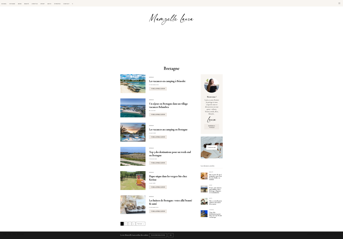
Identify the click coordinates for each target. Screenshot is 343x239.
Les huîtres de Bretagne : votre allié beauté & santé (170, 202)
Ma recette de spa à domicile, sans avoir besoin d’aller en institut (215, 177)
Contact (66, 3)
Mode (20, 3)
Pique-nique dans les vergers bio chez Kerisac (168, 178)
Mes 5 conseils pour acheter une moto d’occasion (215, 202)
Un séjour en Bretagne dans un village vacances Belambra (168, 105)
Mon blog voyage (211, 126)
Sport (43, 3)
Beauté (26, 3)
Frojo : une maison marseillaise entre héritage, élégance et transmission (215, 190)
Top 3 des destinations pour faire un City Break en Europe (215, 214)
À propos (57, 3)
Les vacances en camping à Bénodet (167, 81)
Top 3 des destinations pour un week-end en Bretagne (170, 153)
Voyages (12, 3)
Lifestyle (35, 3)
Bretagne (151, 77)
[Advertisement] (171, 46)
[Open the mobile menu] (339, 3)
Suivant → (140, 224)
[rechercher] (72, 3)
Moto (49, 3)
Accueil (4, 3)
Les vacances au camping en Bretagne (168, 129)
